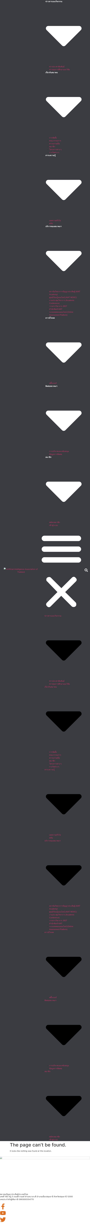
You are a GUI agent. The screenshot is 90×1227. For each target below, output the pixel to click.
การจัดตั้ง (53, 138)
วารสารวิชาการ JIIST (58, 306)
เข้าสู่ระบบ (53, 525)
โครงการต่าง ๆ (55, 149)
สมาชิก (52, 147)
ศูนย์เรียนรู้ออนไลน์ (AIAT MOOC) (63, 297)
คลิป (51, 223)
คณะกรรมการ (55, 141)
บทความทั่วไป (55, 221)
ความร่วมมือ (54, 144)
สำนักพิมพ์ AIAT (55, 309)
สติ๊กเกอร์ (53, 383)
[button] (61, 570)
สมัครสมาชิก (54, 522)
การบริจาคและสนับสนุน (59, 451)
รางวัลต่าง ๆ (54, 152)
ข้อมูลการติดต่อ (55, 454)
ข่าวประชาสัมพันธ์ (56, 67)
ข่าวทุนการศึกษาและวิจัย (59, 70)
